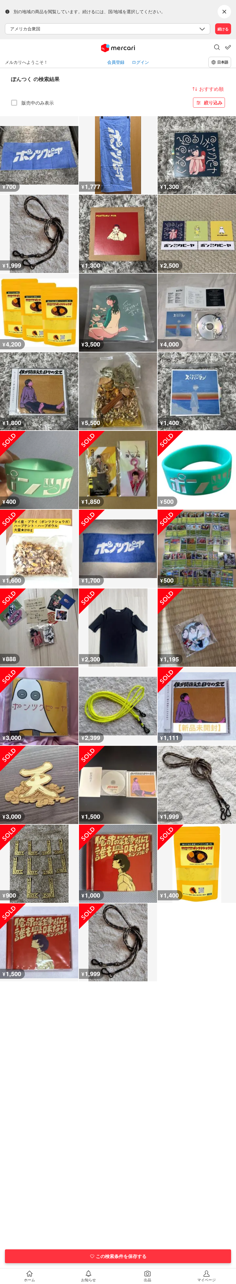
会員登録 (115, 62)
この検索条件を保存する (121, 1256)
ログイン (140, 62)
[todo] (228, 47)
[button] (216, 47)
